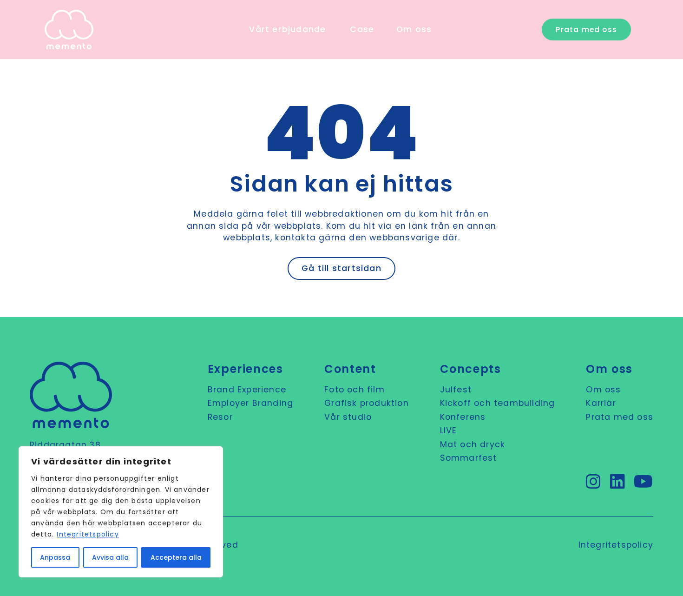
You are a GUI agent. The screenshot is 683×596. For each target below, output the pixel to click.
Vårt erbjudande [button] (287, 29)
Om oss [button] (414, 29)
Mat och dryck (473, 444)
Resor (220, 417)
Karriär (601, 403)
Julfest (456, 389)
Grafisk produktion (366, 403)
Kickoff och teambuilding (497, 403)
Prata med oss (619, 417)
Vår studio (348, 417)
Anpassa (55, 557)
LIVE (448, 430)
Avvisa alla (110, 557)
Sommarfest (468, 458)
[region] (121, 511)
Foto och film (354, 389)
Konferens (463, 417)
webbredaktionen (344, 213)
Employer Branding (250, 403)
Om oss (603, 389)
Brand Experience (247, 389)
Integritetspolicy (87, 534)
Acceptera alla (176, 557)
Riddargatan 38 (65, 444)
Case (362, 29)
